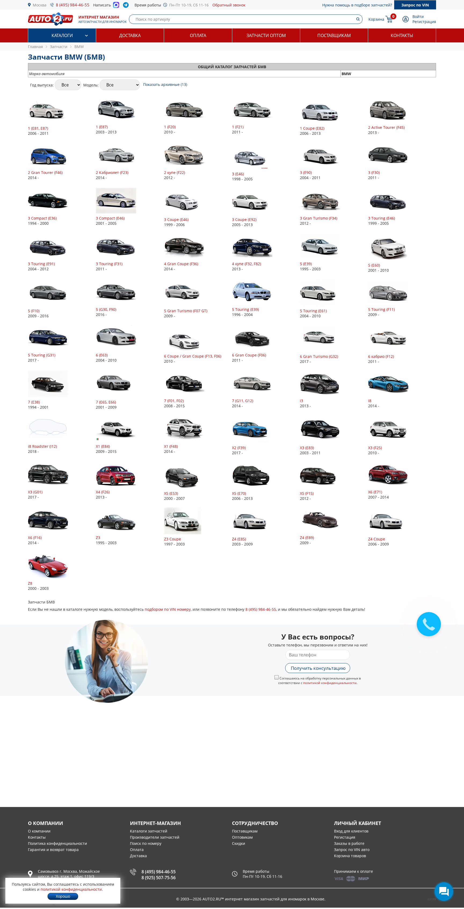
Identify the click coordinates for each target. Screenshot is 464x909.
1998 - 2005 (242, 176)
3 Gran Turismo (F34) (318, 218)
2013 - (386, 130)
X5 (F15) (307, 493)
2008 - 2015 (174, 403)
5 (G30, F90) (106, 309)
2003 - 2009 (242, 541)
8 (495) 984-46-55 (72, 5)
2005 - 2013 (244, 222)
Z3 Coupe (172, 538)
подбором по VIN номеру (168, 609)
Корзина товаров (350, 855)
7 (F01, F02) (174, 400)
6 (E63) (102, 355)
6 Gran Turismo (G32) (319, 356)
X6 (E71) (375, 492)
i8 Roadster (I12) (42, 446)
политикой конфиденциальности (330, 683)
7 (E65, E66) (106, 402)
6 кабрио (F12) (381, 356)
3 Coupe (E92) (244, 219)
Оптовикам (242, 837)
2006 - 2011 (38, 131)
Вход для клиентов (351, 831)
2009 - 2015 (106, 449)
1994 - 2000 (42, 221)
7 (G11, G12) (242, 400)
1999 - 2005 (381, 221)
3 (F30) (374, 172)
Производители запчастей (154, 837)
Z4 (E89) (307, 537)
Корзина (376, 19)
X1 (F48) (171, 446)
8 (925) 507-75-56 (159, 878)
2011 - (238, 129)
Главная (35, 46)
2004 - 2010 (313, 313)
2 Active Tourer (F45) (386, 127)
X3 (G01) (35, 492)
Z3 (98, 537)
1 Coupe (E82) (312, 128)
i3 (301, 400)
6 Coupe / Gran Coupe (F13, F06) (192, 356)
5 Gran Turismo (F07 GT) (185, 310)
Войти (418, 16)
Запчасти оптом (266, 35)
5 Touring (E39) (245, 309)
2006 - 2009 (378, 541)
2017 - (41, 357)
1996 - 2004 (245, 312)
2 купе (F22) (174, 172)
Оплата (198, 35)
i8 (369, 400)
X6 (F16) (35, 537)
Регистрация (424, 21)
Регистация (344, 837)
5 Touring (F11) (381, 309)
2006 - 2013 (312, 131)
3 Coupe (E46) (176, 219)
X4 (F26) (103, 492)
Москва (39, 5)
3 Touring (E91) (41, 263)
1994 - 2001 (38, 404)
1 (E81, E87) (38, 128)
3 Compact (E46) (110, 218)
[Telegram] (127, 6)
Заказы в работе (349, 843)
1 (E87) (102, 126)
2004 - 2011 (310, 175)
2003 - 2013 (106, 129)
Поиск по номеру (145, 843)
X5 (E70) (239, 493)
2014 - (45, 175)
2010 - (170, 129)
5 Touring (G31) (41, 355)
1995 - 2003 (310, 266)
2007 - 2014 (378, 494)
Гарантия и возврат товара (53, 849)
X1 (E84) (103, 446)
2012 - (174, 175)
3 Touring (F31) (109, 263)
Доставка (130, 35)
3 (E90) (306, 172)
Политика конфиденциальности (57, 843)
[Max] (116, 6)
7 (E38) (34, 402)
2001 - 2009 (106, 404)
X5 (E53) (171, 493)
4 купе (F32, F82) (246, 263)
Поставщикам (334, 35)
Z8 (30, 583)
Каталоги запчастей (148, 831)
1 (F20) (170, 126)
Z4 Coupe (376, 538)
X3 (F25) (375, 447)
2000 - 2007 (174, 496)
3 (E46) (238, 173)
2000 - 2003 (38, 586)
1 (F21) (238, 126)
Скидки (238, 843)
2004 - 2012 (41, 266)
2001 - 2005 (110, 221)
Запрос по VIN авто (351, 849)
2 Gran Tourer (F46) (45, 172)
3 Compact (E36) (42, 218)
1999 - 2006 (176, 222)
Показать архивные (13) (165, 84)
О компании (39, 831)
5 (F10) (33, 310)
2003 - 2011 (310, 450)
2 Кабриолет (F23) (112, 172)
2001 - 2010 (378, 268)
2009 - (185, 313)
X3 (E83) (307, 447)
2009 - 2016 (38, 313)
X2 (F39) (239, 447)
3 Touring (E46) (381, 218)
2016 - (106, 312)
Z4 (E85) (239, 538)
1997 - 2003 (174, 541)
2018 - (42, 449)
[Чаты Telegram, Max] (443, 891)
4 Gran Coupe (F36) (181, 263)
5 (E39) (306, 263)
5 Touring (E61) (313, 310)
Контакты (402, 35)
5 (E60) (374, 265)
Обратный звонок (228, 5)
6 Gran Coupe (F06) (249, 355)
